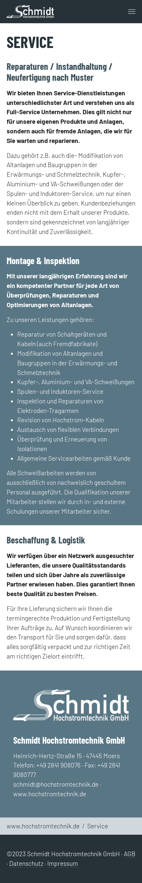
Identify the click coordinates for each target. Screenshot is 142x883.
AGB (129, 854)
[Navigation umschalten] (131, 11)
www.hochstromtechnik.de (49, 794)
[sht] (30, 11)
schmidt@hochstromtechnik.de (55, 784)
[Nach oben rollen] (127, 868)
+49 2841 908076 (58, 765)
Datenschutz (26, 863)
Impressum (62, 863)
